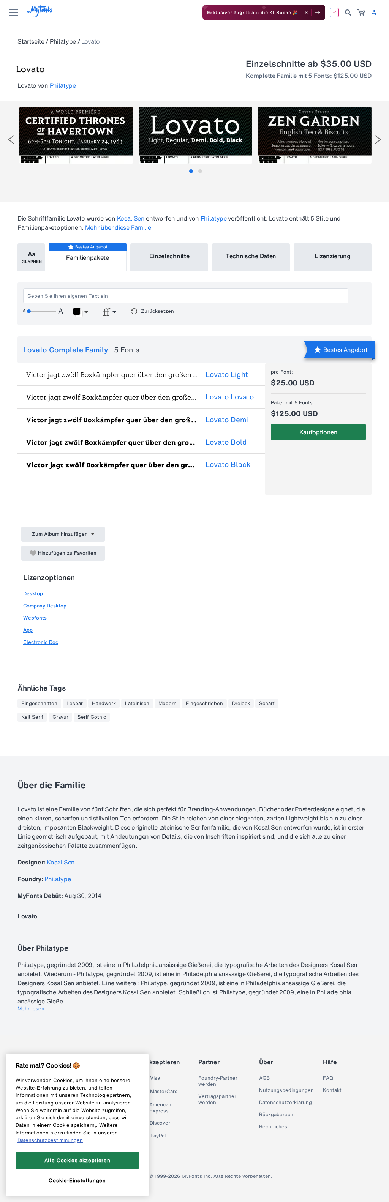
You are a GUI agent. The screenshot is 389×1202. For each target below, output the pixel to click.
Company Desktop (44, 605)
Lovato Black (228, 464)
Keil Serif (32, 717)
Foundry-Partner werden (217, 1081)
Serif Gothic (91, 717)
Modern (167, 703)
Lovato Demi (227, 419)
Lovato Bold (226, 442)
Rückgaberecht (277, 1115)
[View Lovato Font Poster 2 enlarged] (195, 135)
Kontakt (332, 1090)
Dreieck (241, 703)
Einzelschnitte (169, 255)
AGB (264, 1078)
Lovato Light (227, 374)
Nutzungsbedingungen (286, 1090)
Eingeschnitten (39, 703)
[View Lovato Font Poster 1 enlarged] (76, 135)
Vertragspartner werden (217, 1099)
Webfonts (35, 618)
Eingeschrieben (204, 703)
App (28, 630)
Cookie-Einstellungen (77, 1180)
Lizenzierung (332, 255)
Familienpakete (87, 257)
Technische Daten (251, 255)
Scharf (267, 703)
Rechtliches (273, 1127)
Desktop (33, 593)
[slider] (41, 311)
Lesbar (74, 703)
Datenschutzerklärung (285, 1102)
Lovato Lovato (230, 396)
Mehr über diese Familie (118, 227)
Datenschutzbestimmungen (50, 1140)
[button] (80, 312)
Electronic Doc (40, 642)
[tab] (191, 171)
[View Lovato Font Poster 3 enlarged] (315, 135)
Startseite (30, 41)
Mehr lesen (30, 1009)
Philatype (63, 41)
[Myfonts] (40, 15)
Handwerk (104, 703)
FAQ (328, 1078)
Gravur (60, 717)
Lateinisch (137, 703)
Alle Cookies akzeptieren (77, 1160)
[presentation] (11, 139)
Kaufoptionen (318, 432)
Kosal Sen (131, 218)
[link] (361, 12)
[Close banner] (306, 12)
